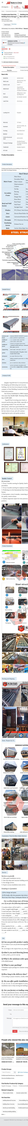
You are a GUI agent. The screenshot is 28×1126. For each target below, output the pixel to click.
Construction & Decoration (11, 11)
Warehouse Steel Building (9, 1108)
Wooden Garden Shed (21, 1093)
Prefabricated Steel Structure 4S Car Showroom (9, 1075)
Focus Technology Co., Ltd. (19, 1119)
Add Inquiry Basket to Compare (10, 62)
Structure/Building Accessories (9, 1078)
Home (3, 11)
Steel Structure (19, 1075)
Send (15, 1031)
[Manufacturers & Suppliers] (14, 2)
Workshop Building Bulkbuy (9, 1111)
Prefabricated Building (23, 11)
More (3, 1114)
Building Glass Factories (8, 1104)
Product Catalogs (23, 1072)
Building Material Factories (9, 1100)
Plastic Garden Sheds (8, 1093)
